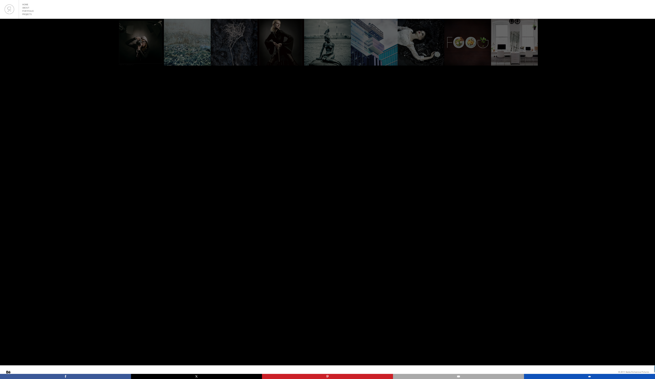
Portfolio (28, 11)
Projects (27, 14)
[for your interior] (514, 42)
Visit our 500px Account (8, 372)
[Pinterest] (327, 376)
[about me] (140, 42)
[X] (196, 376)
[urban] (374, 42)
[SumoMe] (589, 376)
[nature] (234, 42)
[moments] (327, 42)
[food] (467, 42)
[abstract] (187, 42)
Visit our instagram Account (13, 372)
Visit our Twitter (18, 372)
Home (25, 4)
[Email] (458, 376)
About (25, 7)
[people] (280, 42)
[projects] (421, 42)
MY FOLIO (9, 9)
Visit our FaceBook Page (23, 372)
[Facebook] (65, 376)
